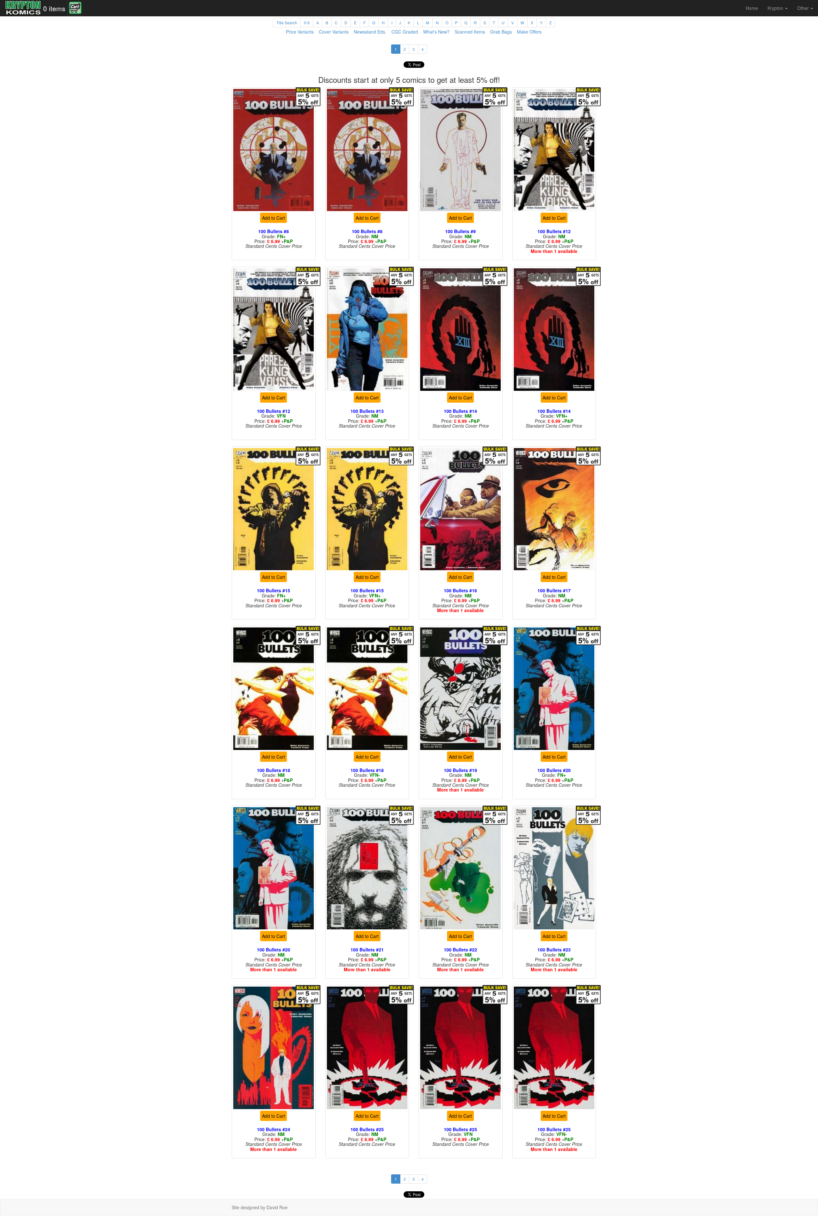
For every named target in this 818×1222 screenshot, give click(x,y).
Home (752, 8)
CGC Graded (404, 31)
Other (803, 8)
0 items (54, 8)
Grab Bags (501, 31)
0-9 (307, 22)
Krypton (776, 8)
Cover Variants (334, 31)
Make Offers (529, 31)
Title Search (286, 22)
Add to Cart (273, 218)
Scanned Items (470, 31)
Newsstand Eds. (370, 31)
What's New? (436, 31)
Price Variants (300, 31)
